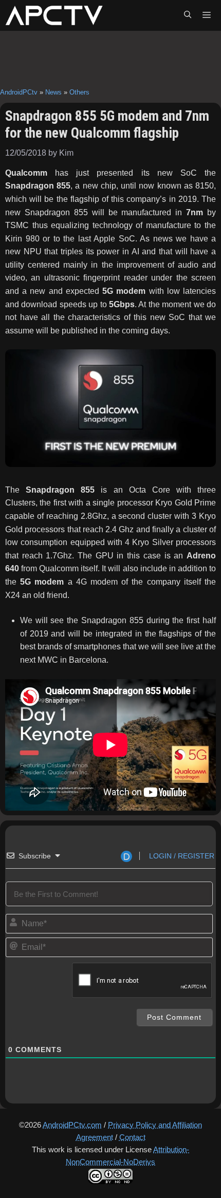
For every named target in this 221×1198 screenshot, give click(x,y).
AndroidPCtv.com (72, 1124)
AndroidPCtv (19, 92)
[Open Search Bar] (187, 15)
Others (79, 92)
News (53, 92)
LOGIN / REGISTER (180, 856)
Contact (132, 1137)
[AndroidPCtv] (54, 15)
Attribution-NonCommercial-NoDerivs (127, 1155)
